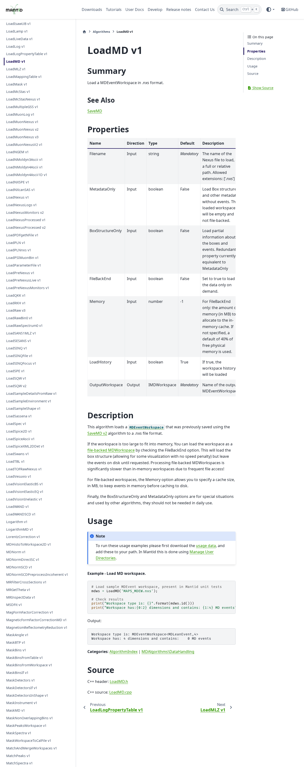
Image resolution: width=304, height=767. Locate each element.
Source (252, 73)
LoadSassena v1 (19, 416)
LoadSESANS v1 (18, 340)
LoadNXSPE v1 (17, 182)
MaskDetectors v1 (20, 680)
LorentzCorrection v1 (23, 537)
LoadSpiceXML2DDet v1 (25, 446)
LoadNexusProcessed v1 (26, 220)
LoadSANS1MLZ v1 (21, 333)
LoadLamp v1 (17, 31)
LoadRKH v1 (16, 303)
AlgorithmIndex (123, 651)
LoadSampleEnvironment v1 (28, 401)
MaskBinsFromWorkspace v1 (29, 665)
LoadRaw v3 (15, 310)
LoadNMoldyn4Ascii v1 (24, 167)
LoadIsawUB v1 (18, 24)
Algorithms (101, 31)
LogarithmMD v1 (19, 529)
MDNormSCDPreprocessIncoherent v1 (37, 574)
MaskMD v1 (15, 710)
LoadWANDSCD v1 (21, 514)
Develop (155, 9)
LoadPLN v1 (15, 242)
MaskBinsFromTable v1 (24, 657)
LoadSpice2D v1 (19, 431)
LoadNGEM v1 (17, 152)
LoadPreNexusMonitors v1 (27, 288)
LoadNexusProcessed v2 (26, 227)
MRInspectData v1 (20, 597)
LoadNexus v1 (17, 197)
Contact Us (205, 9)
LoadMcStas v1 (18, 92)
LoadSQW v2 (16, 386)
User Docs (134, 9)
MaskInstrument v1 (21, 703)
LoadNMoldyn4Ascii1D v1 (26, 174)
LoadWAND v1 (17, 507)
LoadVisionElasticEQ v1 (24, 491)
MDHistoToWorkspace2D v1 (28, 544)
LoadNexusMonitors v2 (25, 212)
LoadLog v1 (15, 46)
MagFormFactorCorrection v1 (29, 612)
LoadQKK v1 (16, 295)
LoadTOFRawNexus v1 (24, 469)
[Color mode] (270, 9)
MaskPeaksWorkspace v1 (26, 725)
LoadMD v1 (15, 61)
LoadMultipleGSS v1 (22, 107)
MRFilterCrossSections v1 (26, 582)
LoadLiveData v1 (19, 39)
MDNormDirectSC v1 (22, 559)
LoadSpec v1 (16, 423)
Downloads (92, 9)
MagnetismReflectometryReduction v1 (36, 627)
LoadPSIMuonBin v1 (22, 258)
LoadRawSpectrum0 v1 (24, 325)
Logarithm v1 (17, 521)
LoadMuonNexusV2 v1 (24, 144)
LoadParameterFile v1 (23, 265)
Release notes (178, 9)
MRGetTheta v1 (18, 589)
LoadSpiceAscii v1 (20, 439)
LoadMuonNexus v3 (22, 137)
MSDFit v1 (14, 605)
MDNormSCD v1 (19, 567)
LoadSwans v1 (17, 454)
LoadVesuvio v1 (18, 476)
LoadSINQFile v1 (19, 355)
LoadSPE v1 (15, 371)
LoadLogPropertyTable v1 (27, 54)
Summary (254, 43)
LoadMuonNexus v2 (22, 129)
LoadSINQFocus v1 (21, 363)
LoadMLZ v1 (16, 69)
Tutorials (114, 9)
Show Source (262, 88)
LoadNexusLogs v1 (21, 205)
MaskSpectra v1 (18, 733)
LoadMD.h (119, 681)
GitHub (291, 9)
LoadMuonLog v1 (20, 114)
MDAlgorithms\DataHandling (168, 651)
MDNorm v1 (16, 552)
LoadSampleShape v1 (23, 408)
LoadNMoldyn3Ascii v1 (24, 159)
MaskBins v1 (16, 650)
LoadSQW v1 (16, 378)
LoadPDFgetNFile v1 (22, 235)
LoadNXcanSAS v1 (20, 190)
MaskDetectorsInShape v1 (27, 695)
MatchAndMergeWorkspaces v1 (31, 748)
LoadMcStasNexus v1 (23, 99)
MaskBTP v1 (15, 642)
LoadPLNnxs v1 (18, 250)
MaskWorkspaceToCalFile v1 (28, 740)
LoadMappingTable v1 (24, 76)
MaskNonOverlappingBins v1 (29, 718)
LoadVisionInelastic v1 (24, 499)
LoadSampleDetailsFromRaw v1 (31, 393)
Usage (252, 66)
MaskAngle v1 (17, 635)
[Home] (84, 31)
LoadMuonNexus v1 (22, 122)
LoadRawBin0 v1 (19, 318)
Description (256, 58)
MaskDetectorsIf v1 (21, 688)
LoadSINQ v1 (16, 348)
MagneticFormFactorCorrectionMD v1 (36, 620)
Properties (256, 51)
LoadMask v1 (16, 84)
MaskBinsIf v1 (17, 673)
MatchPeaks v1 (18, 755)
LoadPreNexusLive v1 (23, 280)
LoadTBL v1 (15, 461)
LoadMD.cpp (120, 692)
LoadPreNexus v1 (20, 273)
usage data (206, 545)
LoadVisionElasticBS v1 (24, 484)
